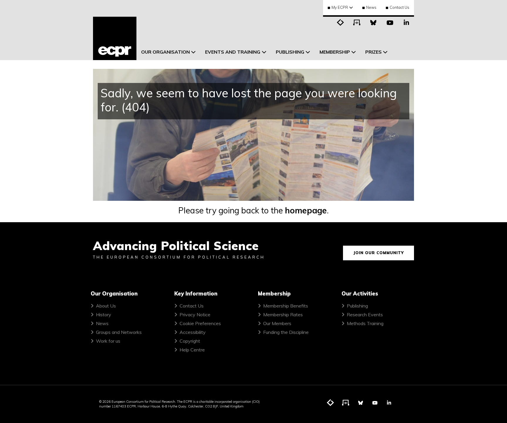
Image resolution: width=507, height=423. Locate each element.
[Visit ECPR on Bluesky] (373, 22)
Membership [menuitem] (335, 52)
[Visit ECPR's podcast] (357, 22)
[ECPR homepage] (114, 38)
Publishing (357, 306)
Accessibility (193, 332)
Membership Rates (283, 314)
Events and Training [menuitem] (232, 52)
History (103, 314)
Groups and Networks (119, 332)
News (371, 7)
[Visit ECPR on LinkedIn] (406, 22)
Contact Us (399, 7)
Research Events (365, 314)
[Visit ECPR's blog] (340, 22)
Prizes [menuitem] (373, 52)
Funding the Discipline (286, 332)
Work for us (108, 341)
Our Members (277, 323)
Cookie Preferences (200, 323)
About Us (106, 306)
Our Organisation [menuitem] (165, 52)
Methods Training (365, 323)
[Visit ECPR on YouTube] (390, 22)
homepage (306, 210)
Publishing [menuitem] (290, 52)
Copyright (190, 341)
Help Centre (192, 350)
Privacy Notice (195, 314)
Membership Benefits (285, 306)
